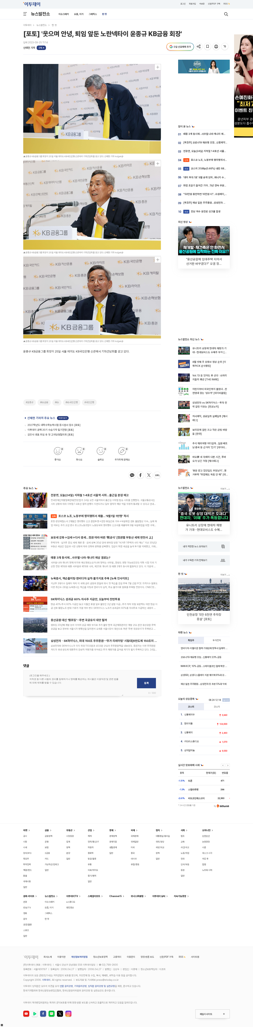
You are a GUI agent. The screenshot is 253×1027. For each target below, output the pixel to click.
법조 (183, 836)
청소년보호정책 (100, 956)
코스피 (191, 706)
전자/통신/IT (93, 841)
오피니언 (206, 830)
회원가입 (192, 4)
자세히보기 (63, 418)
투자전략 (217, 640)
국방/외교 (160, 847)
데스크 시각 (207, 853)
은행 (47, 841)
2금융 (47, 853)
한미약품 (188, 723)
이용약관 (61, 956)
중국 (133, 853)
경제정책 (113, 836)
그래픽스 (93, 14)
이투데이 (27, 25)
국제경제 (134, 836)
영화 (25, 913)
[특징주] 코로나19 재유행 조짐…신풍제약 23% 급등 (209, 142)
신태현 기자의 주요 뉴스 (41, 418)
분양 (68, 853)
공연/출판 (27, 924)
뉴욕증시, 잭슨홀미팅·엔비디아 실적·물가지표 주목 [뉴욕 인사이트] (90, 578)
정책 (68, 847)
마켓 (25, 830)
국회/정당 (160, 841)
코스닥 (217, 706)
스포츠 (26, 930)
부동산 (69, 830)
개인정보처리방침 (79, 956)
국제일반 (134, 841)
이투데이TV (72, 896)
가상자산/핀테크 (52, 864)
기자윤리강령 (80, 986)
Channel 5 (115, 896)
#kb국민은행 (72, 402)
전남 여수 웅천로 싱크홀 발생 (202, 211)
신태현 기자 (29, 47)
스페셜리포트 (94, 896)
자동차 (90, 847)
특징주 (191, 640)
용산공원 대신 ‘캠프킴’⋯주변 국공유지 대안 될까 (79, 620)
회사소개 (48, 956)
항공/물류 (92, 858)
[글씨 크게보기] (225, 47)
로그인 (183, 4)
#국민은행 (89, 402)
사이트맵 (195, 956)
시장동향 (70, 836)
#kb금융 (44, 402)
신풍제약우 (189, 714)
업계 (68, 841)
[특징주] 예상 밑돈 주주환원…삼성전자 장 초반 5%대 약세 (213, 202)
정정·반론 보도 (147, 956)
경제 (111, 830)
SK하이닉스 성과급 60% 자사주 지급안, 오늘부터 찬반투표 (85, 599)
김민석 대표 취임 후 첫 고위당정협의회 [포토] (51, 434)
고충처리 (117, 956)
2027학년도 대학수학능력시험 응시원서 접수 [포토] (54, 425)
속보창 (201, 4)
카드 (47, 858)
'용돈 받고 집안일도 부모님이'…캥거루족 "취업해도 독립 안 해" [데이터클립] (210, 474)
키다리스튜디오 (191, 741)
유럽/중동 (135, 864)
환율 (25, 875)
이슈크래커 (64, 14)
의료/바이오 (93, 870)
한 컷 (104, 14)
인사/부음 (185, 864)
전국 (183, 858)
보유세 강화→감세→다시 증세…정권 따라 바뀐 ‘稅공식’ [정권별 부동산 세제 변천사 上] (102, 537)
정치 (158, 830)
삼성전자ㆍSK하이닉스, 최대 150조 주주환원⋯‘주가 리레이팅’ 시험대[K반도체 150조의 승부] (106, 641)
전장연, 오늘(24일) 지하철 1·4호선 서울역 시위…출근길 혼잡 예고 (90, 495)
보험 (47, 847)
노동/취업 (185, 853)
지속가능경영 (180, 896)
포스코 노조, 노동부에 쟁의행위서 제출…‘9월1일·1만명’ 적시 (90, 516)
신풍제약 (188, 732)
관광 (25, 902)
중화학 (90, 853)
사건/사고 (185, 847)
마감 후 (205, 858)
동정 (183, 870)
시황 (25, 841)
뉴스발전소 (40, 14)
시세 (25, 847)
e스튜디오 (70, 902)
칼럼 (204, 864)
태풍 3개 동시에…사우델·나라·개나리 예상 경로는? (80, 557)
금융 (47, 830)
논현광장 (206, 841)
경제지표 (113, 841)
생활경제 (113, 847)
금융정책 (48, 836)
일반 (25, 887)
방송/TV (27, 907)
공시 (25, 836)
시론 (204, 847)
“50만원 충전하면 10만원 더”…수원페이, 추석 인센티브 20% (214, 194)
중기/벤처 (92, 875)
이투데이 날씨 (158, 896)
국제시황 (27, 881)
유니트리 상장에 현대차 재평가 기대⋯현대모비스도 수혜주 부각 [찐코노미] (209, 352)
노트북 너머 (207, 870)
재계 (90, 836)
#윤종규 (29, 402)
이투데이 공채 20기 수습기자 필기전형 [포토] (51, 429)
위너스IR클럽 (137, 896)
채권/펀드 (27, 870)
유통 (90, 864)
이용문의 (131, 956)
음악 (25, 919)
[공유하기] (199, 47)
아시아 (133, 858)
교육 (183, 841)
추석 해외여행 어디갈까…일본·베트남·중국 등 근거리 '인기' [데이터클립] (210, 447)
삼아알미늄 (189, 750)
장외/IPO (27, 853)
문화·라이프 (28, 896)
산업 (90, 830)
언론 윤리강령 (66, 986)
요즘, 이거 (78, 14)
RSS (226, 4)
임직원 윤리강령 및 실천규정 (101, 986)
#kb (57, 402)
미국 (133, 847)
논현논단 (206, 836)
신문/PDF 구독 (214, 4)
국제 (133, 830)
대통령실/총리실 (163, 836)
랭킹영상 (70, 907)
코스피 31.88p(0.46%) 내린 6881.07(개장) (210, 168)
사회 (183, 830)
